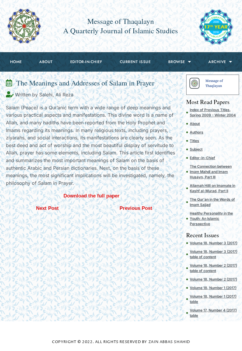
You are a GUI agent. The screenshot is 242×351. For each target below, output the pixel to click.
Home (16, 62)
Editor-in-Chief (86, 62)
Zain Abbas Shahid (169, 342)
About (46, 62)
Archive (217, 62)
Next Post (47, 208)
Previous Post (136, 208)
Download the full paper (91, 196)
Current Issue (135, 62)
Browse (176, 62)
